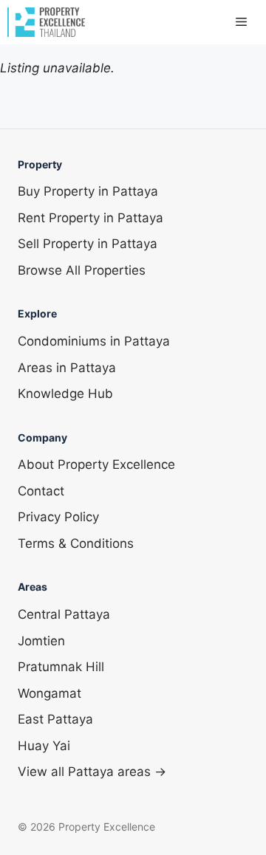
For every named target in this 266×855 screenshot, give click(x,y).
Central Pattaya (64, 614)
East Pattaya (55, 719)
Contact (41, 491)
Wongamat (49, 693)
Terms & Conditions (76, 543)
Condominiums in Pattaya (94, 341)
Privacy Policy (58, 516)
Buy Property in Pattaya (88, 191)
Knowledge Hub (65, 393)
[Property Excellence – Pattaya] (46, 22)
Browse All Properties (82, 270)
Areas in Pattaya (67, 367)
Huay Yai (44, 745)
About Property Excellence (96, 464)
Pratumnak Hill (61, 666)
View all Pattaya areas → (92, 771)
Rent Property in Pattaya (90, 217)
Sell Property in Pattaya (87, 243)
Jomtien (41, 640)
